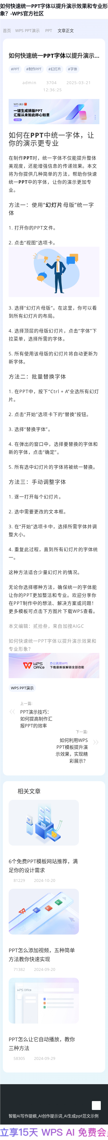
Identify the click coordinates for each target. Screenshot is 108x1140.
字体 (60, 56)
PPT (48, 30)
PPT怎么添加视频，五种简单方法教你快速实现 (42, 955)
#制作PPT (33, 69)
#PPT (15, 69)
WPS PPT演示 (27, 30)
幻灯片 (54, 204)
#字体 (72, 69)
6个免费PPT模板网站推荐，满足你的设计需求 (43, 866)
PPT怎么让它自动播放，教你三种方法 (42, 1044)
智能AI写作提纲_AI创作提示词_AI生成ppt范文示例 (53, 1116)
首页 (7, 30)
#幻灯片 (54, 69)
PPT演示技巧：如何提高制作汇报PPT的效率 (36, 719)
